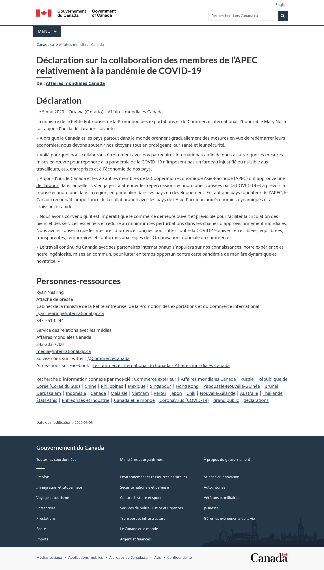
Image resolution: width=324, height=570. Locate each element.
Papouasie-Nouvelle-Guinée (231, 386)
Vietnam (140, 393)
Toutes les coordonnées (56, 459)
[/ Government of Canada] (76, 13)
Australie (249, 393)
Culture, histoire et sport (140, 497)
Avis (157, 557)
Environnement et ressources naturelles (153, 476)
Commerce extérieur (155, 379)
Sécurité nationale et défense (144, 487)
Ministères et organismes (141, 459)
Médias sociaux (49, 557)
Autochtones (214, 487)
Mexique (136, 386)
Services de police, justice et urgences (151, 508)
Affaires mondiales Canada (81, 44)
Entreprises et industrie (85, 400)
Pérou (160, 393)
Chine (90, 386)
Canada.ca (45, 44)
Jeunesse (211, 508)
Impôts (42, 539)
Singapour (160, 386)
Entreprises (46, 508)
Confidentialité (179, 557)
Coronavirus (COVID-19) (184, 400)
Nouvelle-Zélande (217, 393)
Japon (176, 393)
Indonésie (76, 393)
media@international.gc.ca (63, 351)
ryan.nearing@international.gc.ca (70, 313)
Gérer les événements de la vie (229, 518)
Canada (98, 393)
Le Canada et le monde (139, 528)
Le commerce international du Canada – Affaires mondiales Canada (161, 365)
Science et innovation (221, 476)
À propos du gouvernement (227, 459)
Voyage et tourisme (52, 497)
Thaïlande (273, 393)
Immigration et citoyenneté (59, 487)
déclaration (47, 185)
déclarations (256, 400)
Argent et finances (135, 539)
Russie (247, 379)
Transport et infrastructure (143, 518)
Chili (190, 393)
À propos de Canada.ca (128, 557)
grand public (226, 400)
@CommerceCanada (109, 358)
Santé (41, 528)
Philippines (112, 386)
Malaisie (119, 393)
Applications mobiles (85, 557)
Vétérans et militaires (221, 497)
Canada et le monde (134, 400)
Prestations (46, 518)
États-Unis (46, 400)
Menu (49, 31)
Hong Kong (187, 386)
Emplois (43, 476)
